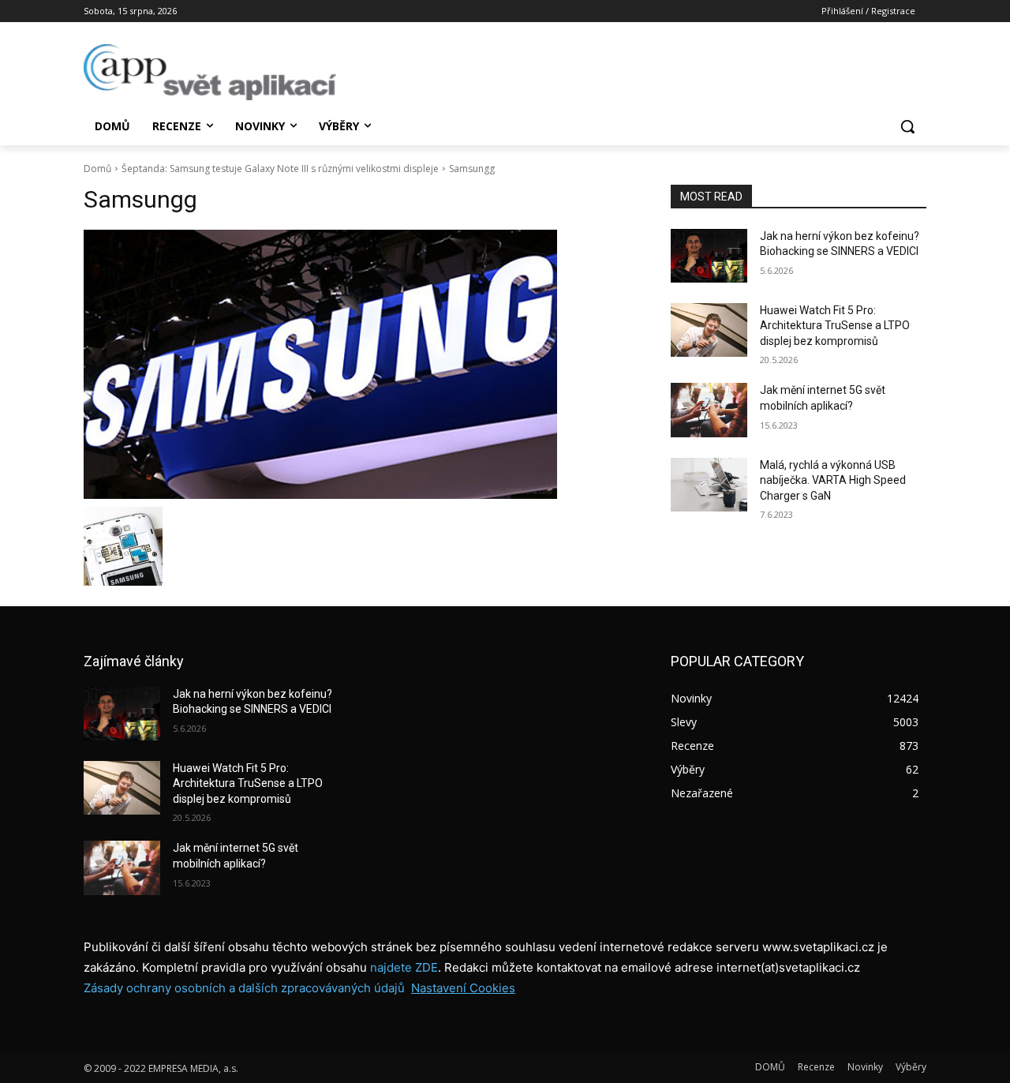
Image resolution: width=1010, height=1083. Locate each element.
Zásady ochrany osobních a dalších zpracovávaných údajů (244, 987)
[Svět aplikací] (210, 72)
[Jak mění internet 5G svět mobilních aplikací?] (709, 410)
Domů (97, 168)
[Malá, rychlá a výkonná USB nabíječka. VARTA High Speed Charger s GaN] (709, 485)
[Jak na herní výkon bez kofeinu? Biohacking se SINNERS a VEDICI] (709, 256)
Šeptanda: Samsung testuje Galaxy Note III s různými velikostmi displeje (280, 168)
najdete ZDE (404, 967)
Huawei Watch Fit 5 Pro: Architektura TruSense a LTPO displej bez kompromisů (835, 325)
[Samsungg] (358, 364)
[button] (907, 126)
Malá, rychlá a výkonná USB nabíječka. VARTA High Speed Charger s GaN (833, 480)
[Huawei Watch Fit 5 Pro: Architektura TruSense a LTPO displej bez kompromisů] (709, 330)
